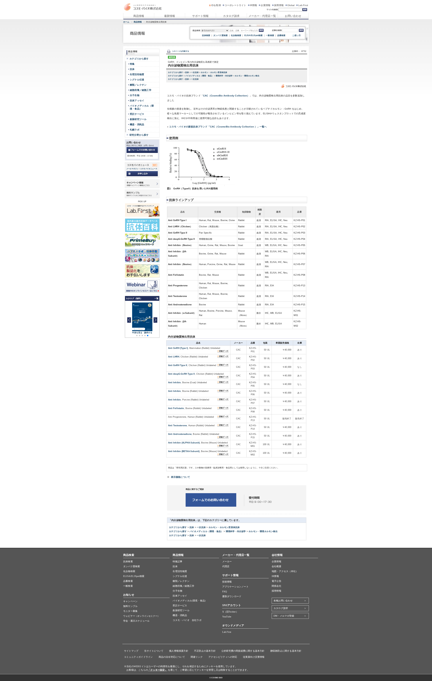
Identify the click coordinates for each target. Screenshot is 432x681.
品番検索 (281, 35)
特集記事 (177, 561)
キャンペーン (130, 601)
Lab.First (303, 5)
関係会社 (276, 586)
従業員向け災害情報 (254, 657)
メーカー (227, 561)
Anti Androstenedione (180, 434)
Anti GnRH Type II (177, 365)
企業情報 (265, 5)
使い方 (297, 35)
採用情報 (279, 5)
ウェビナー (141, 616)
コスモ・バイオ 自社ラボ (187, 620)
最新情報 (169, 16)
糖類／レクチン (138, 84)
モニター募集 (130, 611)
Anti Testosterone (177, 425)
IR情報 (253, 5)
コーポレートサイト (235, 5)
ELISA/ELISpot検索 (253, 35)
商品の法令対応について (172, 657)
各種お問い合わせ (283, 600)
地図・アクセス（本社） (285, 571)
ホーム (126, 22)
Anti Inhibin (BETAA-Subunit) (184, 451)
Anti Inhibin (174, 382)
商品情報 (138, 16)
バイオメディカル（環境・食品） (199, 76)
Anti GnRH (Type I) (178, 348)
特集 (132, 64)
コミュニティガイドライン (138, 657)
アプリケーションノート (235, 586)
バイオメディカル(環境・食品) (189, 600)
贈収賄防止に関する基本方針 (286, 651)
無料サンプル (130, 606)
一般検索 (270, 35)
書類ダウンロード (231, 596)
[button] (155, 320)
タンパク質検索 (220, 35)
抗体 (187, 72)
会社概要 (276, 566)
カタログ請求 (231, 16)
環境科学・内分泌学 (224, 76)
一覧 (156, 298)
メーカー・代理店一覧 (262, 16)
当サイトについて (153, 651)
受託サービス (137, 114)
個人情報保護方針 (178, 651)
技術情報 (227, 582)
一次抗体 (195, 72)
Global (290, 5)
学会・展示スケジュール (136, 621)
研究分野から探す (139, 135)
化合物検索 (236, 35)
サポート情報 (200, 16)
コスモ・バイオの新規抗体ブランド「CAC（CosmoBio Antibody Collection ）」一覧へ (218, 126)
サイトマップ (131, 651)
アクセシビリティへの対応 (222, 657)
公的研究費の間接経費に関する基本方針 (243, 651)
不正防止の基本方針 (205, 651)
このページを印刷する (180, 51)
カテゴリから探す (176, 72)
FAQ (224, 591)
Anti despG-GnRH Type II (181, 374)
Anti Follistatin (176, 408)
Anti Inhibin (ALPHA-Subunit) (184, 442)
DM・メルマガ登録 (284, 616)
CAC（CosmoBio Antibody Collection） (226, 95)
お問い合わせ (293, 16)
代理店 (226, 566)
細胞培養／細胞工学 (140, 90)
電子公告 (276, 581)
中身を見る (137, 332)
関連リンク (197, 657)
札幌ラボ (134, 129)
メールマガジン (132, 169)
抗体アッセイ (137, 100)
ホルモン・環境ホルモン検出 (247, 76)
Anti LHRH (173, 356)
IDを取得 (216, 5)
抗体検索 (206, 35)
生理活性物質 (137, 74)
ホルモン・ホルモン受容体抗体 (214, 72)
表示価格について (180, 477)
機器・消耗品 (137, 124)
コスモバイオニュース (148, 169)
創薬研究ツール (138, 119)
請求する (148, 332)
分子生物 (134, 95)
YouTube (226, 616)
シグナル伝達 (137, 79)
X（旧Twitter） (230, 612)
